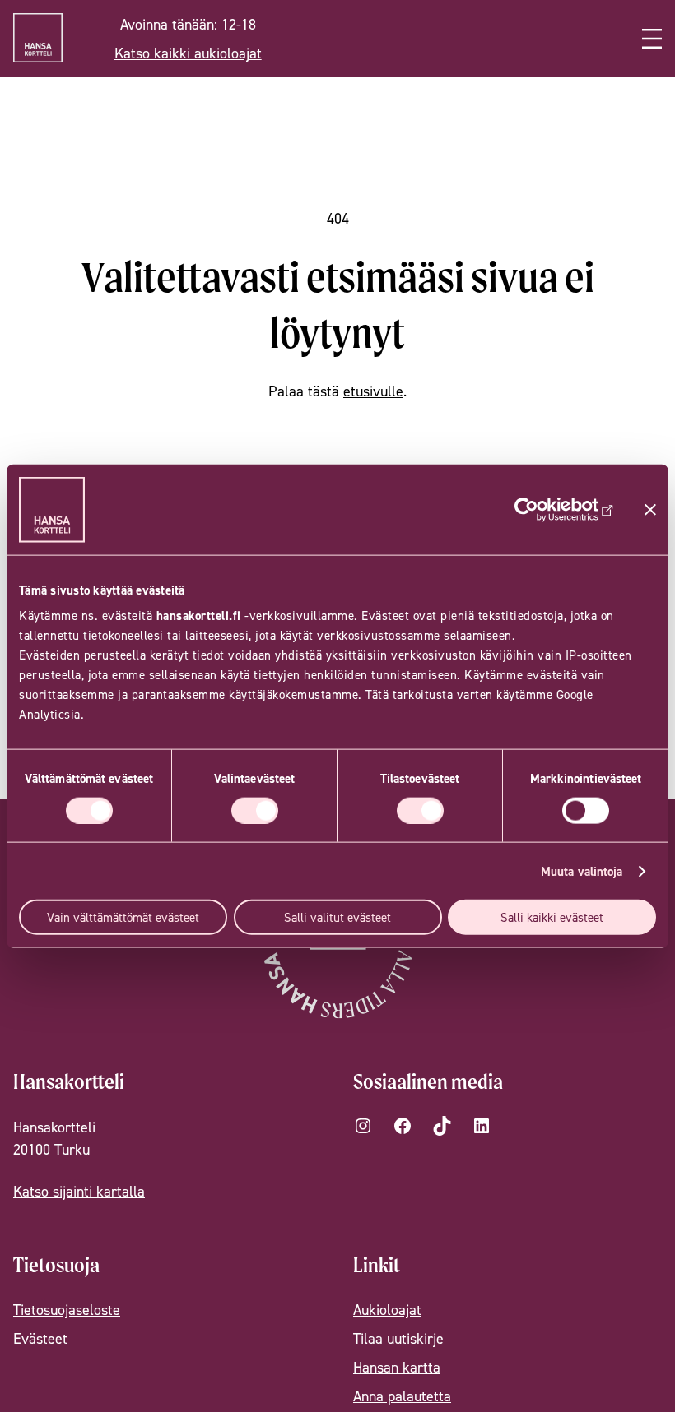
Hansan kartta (396, 1367)
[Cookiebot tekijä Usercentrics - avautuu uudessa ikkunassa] (542, 509)
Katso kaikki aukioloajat (188, 53)
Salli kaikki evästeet (551, 917)
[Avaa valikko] (652, 39)
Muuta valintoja (582, 870)
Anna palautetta (402, 1396)
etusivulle (373, 391)
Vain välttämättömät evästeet (123, 917)
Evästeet (40, 1338)
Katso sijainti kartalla (79, 1191)
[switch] (254, 810)
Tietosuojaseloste (66, 1309)
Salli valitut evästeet (337, 917)
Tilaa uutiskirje (398, 1338)
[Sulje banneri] (650, 509)
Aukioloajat (387, 1309)
